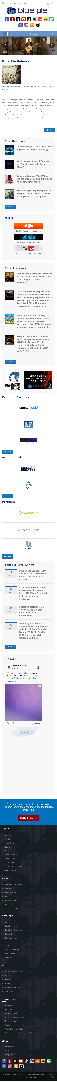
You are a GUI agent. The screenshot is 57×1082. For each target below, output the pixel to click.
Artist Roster (9, 888)
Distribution (9, 934)
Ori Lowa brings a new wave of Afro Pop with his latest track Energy (34, 148)
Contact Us (9, 1005)
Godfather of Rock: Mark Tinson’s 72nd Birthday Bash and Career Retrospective (31, 611)
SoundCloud (9, 991)
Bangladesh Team (11, 871)
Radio (7, 983)
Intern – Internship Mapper (14, 1017)
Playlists (8, 979)
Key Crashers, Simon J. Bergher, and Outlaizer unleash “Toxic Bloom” (33, 164)
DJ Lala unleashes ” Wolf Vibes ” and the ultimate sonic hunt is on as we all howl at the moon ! (34, 179)
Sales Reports (10, 954)
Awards (8, 835)
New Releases (10, 904)
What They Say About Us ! (14, 1029)
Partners (8, 847)
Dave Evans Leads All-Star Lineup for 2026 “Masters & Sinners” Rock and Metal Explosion (32, 575)
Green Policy (10, 843)
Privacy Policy (10, 1047)
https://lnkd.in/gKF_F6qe (26, 678)
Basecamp (9, 1009)
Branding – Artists (11, 926)
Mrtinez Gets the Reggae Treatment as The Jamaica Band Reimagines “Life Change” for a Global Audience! (34, 278)
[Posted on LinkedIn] (38, 667)
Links (7, 1051)
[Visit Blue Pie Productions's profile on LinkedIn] (9, 667)
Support (8, 1025)
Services (8, 958)
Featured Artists (10, 892)
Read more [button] (11, 681)
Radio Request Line (12, 987)
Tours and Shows (11, 908)
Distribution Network (12, 938)
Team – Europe (10, 859)
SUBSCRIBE (26, 818)
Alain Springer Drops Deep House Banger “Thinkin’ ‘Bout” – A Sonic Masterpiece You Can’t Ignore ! (34, 194)
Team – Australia (11, 855)
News (7, 896)
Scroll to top (52, 1077)
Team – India (10, 863)
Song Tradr (9, 1055)
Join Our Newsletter (12, 950)
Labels (7, 976)
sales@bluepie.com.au (16, 3)
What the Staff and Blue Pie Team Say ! (19, 1033)
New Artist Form (11, 900)
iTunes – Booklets (11, 942)
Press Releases (11, 851)
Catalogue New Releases (14, 972)
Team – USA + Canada (13, 867)
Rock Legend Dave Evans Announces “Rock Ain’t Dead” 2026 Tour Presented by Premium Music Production (33, 593)
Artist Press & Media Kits (14, 885)
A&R (7, 922)
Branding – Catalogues (13, 930)
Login (52, 3)
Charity (7, 839)
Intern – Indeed (10, 1021)
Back (49, 130)
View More (10, 207)
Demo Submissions (12, 1013)
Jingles (7, 946)
